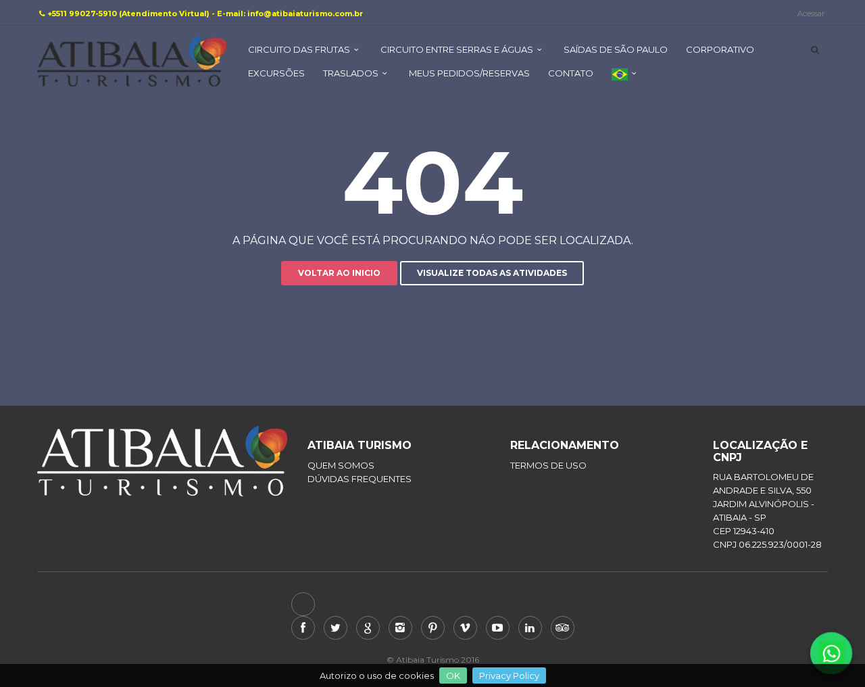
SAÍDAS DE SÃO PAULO (616, 49)
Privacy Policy (509, 675)
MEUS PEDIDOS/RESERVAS (469, 73)
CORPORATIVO (720, 49)
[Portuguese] (625, 79)
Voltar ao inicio (339, 273)
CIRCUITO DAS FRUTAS (299, 49)
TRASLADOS (350, 73)
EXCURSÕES (276, 73)
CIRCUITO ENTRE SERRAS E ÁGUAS (456, 49)
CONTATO (570, 73)
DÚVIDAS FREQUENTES (359, 478)
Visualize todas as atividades (492, 273)
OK (453, 675)
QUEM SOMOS (340, 465)
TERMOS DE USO (548, 465)
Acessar (810, 13)
